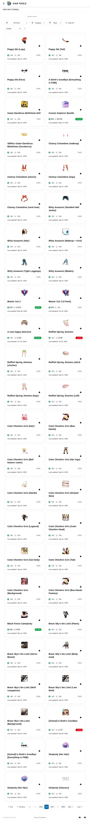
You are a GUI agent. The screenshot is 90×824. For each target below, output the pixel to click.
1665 (41, 807)
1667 (52, 807)
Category (38, 23)
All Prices (17, 23)
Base (55, 23)
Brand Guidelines (40, 817)
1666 (46, 807)
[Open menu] (4, 3)
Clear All (71, 23)
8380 (63, 807)
